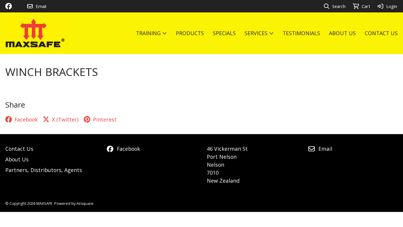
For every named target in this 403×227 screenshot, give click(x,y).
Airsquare (85, 203)
